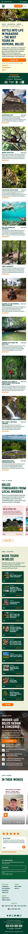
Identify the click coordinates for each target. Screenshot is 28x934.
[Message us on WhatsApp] (12, 915)
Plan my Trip (18, 6)
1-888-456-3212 (8, 1)
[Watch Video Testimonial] (20, 529)
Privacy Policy (9, 874)
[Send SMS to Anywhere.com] (10, 915)
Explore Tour (5, 122)
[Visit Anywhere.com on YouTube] (18, 915)
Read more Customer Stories (9, 852)
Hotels (3, 70)
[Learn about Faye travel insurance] (11, 82)
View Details (19, 534)
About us (17, 888)
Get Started (9, 741)
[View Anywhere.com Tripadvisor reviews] (18, 79)
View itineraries (6, 67)
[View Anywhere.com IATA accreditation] (6, 82)
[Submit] (24, 868)
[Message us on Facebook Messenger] (15, 916)
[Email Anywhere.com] (7, 915)
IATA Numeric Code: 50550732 (14, 920)
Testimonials (5, 886)
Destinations (11, 24)
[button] (4, 822)
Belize (4, 24)
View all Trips (7, 540)
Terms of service (6, 900)
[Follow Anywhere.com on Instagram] (20, 915)
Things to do (5, 65)
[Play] (6, 815)
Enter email (6, 867)
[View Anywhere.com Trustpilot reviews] (23, 2)
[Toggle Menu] (25, 6)
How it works (18, 886)
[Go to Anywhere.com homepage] (3, 6)
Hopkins (19, 24)
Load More (7, 704)
